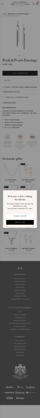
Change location (20, 216)
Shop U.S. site (20, 222)
